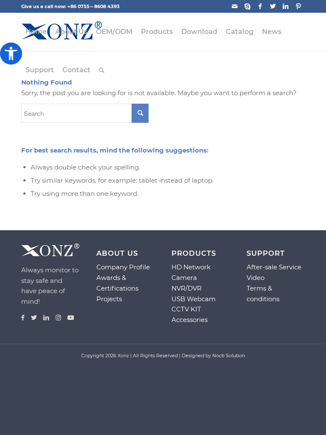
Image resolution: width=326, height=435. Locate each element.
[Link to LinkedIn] (285, 6)
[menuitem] (36, 32)
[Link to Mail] (234, 6)
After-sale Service (274, 267)
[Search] (102, 70)
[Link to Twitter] (273, 6)
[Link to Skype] (247, 6)
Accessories (189, 320)
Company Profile (123, 267)
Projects (109, 299)
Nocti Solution (228, 356)
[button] (11, 53)
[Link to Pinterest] (298, 6)
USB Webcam (193, 299)
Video (255, 278)
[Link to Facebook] (260, 6)
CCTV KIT (186, 309)
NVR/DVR (186, 288)
